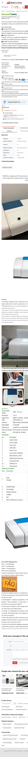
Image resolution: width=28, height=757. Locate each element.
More (3, 745)
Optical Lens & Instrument (21, 11)
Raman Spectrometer (19, 727)
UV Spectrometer (7, 727)
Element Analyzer (7, 724)
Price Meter (22, 739)
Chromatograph (5, 706)
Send (15, 662)
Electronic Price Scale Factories (10, 735)
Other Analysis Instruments (21, 724)
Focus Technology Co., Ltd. (19, 751)
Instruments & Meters (10, 11)
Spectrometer (19, 706)
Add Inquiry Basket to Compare (10, 122)
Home (3, 11)
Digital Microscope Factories (9, 739)
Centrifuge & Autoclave (21, 709)
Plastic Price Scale (19, 742)
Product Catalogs (23, 703)
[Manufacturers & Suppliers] (14, 2)
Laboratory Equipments (7, 709)
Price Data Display (7, 742)
